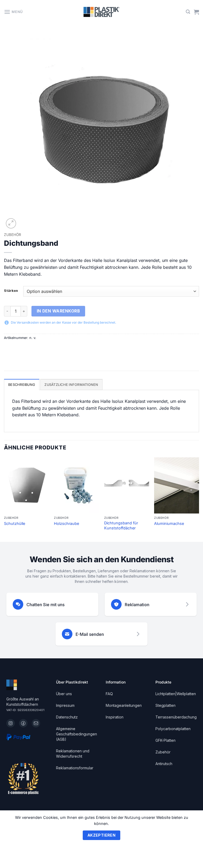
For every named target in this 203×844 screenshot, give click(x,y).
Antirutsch (163, 763)
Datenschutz (67, 717)
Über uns (64, 693)
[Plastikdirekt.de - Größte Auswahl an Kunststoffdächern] (101, 12)
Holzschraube (66, 523)
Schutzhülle (14, 523)
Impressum (65, 705)
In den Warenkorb (58, 311)
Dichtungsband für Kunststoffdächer (121, 525)
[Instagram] (10, 723)
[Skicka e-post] (36, 723)
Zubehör (12, 235)
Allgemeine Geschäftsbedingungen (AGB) (76, 734)
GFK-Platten (165, 740)
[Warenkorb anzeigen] (196, 12)
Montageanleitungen (124, 705)
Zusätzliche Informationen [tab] (71, 385)
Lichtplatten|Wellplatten (175, 693)
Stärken (11, 291)
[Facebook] (23, 723)
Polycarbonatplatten (173, 728)
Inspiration (114, 717)
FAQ (109, 693)
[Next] (199, 499)
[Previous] (4, 499)
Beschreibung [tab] (21, 385)
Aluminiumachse (169, 523)
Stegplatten (165, 705)
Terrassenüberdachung (176, 717)
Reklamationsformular (74, 768)
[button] (13, 11)
